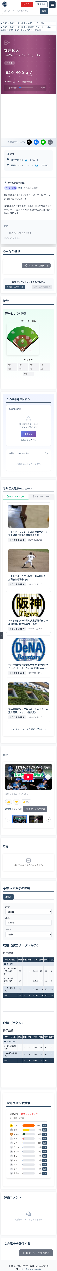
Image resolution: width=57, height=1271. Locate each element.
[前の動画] (9, 777)
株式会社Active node (31, 1269)
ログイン (27, 4)
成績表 (8, 897)
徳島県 (3, 30)
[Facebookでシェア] (36, 142)
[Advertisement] (28, 116)
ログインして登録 (37, 809)
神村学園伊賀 (17, 160)
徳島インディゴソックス (19, 30)
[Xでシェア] (29, 142)
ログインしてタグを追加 (20, 233)
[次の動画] (48, 777)
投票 (44, 1125)
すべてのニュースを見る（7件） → (28, 729)
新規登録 (41, 4)
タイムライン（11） (43, 496)
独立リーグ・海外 (17, 23)
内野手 (31, 23)
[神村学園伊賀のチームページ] (26, 160)
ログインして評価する (38, 265)
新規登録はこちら (28, 440)
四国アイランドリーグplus (39, 27)
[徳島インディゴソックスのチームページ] (36, 165)
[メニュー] (52, 4)
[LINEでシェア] (43, 142)
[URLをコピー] (50, 142)
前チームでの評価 (16, 287)
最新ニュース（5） (17, 496)
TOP (5, 23)
